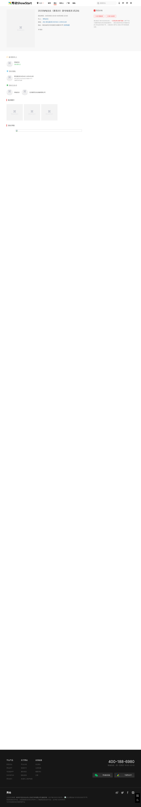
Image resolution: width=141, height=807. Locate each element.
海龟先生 (46, 19)
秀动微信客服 (106, 775)
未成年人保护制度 (27, 779)
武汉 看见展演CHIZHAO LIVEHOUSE (55, 22)
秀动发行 (9, 779)
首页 (49, 3)
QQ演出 (38, 764)
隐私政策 (24, 775)
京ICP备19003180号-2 (55, 797)
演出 (55, 3)
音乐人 (61, 3)
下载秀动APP (128, 775)
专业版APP (10, 771)
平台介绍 (24, 764)
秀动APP (9, 768)
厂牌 (68, 3)
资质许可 (24, 768)
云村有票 (38, 768)
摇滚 (41, 29)
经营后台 (9, 764)
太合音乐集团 (11, 797)
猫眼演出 (38, 771)
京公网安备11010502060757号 (77, 797)
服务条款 (24, 771)
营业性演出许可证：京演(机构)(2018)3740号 (21, 799)
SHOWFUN (10, 775)
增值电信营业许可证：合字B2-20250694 (51, 799)
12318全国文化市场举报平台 (16, 802)
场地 (73, 3)
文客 (36, 775)
